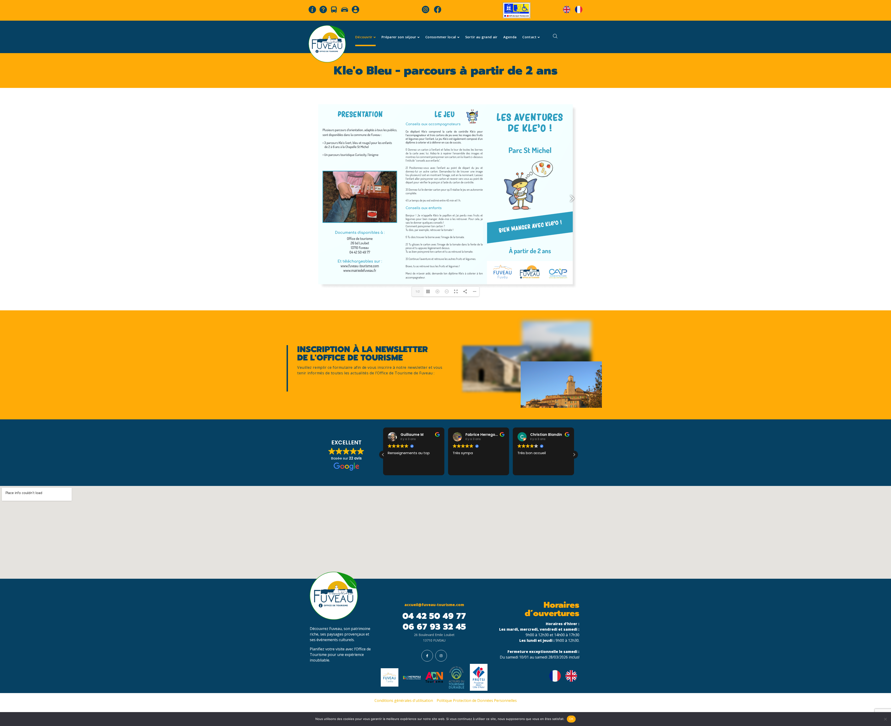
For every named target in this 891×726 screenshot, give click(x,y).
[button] (574, 454)
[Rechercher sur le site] (555, 37)
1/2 (418, 291)
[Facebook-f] (427, 656)
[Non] (885, 719)
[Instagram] (441, 656)
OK (571, 719)
